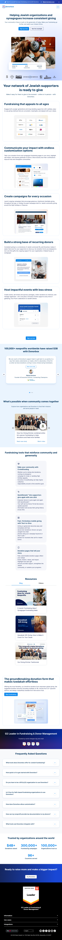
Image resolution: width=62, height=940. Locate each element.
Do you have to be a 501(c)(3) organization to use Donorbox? (27, 782)
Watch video (41, 441)
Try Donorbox (31, 877)
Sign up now (24, 28)
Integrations (8, 924)
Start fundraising (11, 694)
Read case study (31, 366)
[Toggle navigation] (58, 6)
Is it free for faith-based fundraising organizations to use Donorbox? (25, 793)
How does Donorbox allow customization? (20, 804)
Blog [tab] (21, 583)
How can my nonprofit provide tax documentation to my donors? (28, 814)
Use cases (7, 920)
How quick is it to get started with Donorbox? (21, 772)
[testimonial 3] (32, 392)
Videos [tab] (41, 583)
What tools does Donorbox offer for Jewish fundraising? (25, 762)
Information (8, 915)
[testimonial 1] (29, 392)
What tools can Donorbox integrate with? (20, 824)
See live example (37, 28)
